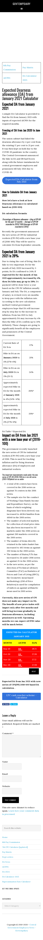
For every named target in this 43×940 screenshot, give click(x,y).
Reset (34, 671)
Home (5, 837)
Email (5, 774)
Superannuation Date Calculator (16, 881)
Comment (7, 733)
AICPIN (6, 78)
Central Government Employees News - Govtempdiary (22, 927)
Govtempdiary (21, 4)
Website (6, 786)
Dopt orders (7, 857)
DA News (6, 862)
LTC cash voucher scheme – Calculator (21, 696)
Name (5, 761)
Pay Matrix (28, 67)
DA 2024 (6, 872)
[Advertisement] (21, 37)
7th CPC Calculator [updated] (15, 847)
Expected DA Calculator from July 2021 (21, 180)
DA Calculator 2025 (10, 877)
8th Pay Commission (11, 842)
